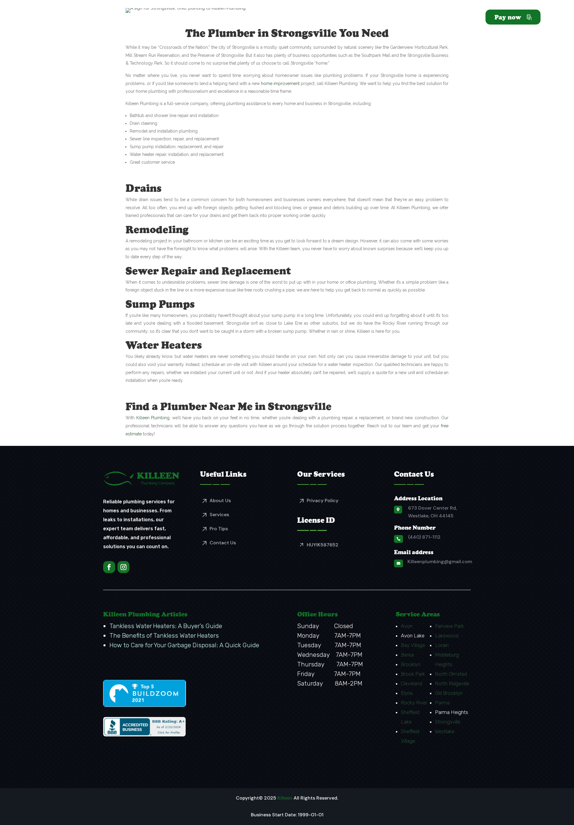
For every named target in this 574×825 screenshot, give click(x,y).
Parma (442, 703)
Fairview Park (449, 626)
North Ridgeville (452, 683)
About (275, 18)
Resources (400, 18)
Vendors (435, 18)
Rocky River (414, 703)
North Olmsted (451, 674)
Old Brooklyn (448, 693)
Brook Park (413, 674)
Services (304, 18)
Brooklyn (410, 664)
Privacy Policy (322, 500)
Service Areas (351, 18)
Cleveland (411, 683)
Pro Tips (219, 528)
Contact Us (223, 543)
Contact (466, 18)
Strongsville (447, 722)
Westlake (444, 731)
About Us (220, 500)
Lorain (442, 645)
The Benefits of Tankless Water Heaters (164, 635)
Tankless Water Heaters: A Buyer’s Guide (165, 626)
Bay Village (413, 645)
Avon (407, 626)
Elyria (407, 693)
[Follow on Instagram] (123, 567)
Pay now (507, 17)
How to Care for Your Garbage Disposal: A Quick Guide (184, 645)
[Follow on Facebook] (109, 567)
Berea (407, 655)
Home (250, 18)
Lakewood (446, 636)
